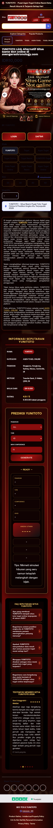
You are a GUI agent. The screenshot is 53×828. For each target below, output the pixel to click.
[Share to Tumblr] (43, 787)
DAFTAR (46, 20)
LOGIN (35, 20)
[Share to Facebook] (14, 787)
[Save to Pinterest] (28, 787)
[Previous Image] (4, 94)
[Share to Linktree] (21, 787)
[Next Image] (48, 94)
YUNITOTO (23, 222)
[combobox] (24, 26)
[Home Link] (17, 18)
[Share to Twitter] (7, 787)
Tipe (12, 433)
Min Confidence (18, 444)
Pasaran (14, 422)
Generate (26, 458)
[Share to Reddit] (36, 787)
